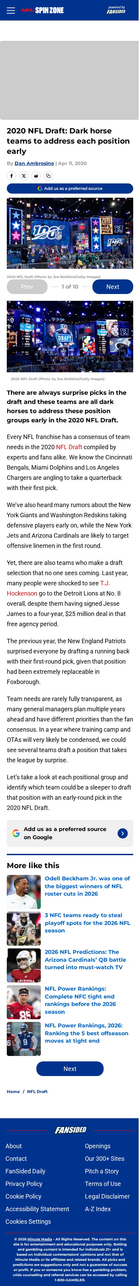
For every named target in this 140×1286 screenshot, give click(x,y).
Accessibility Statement (37, 1208)
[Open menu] (11, 10)
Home (13, 1091)
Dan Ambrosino (34, 163)
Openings (97, 1146)
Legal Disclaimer (107, 1196)
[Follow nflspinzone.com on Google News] (123, 833)
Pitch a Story (102, 1171)
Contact (16, 1158)
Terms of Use (103, 1183)
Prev (27, 286)
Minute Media (40, 1239)
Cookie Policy (23, 1196)
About (13, 1146)
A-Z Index (98, 1208)
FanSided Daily (25, 1171)
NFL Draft (69, 447)
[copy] (48, 176)
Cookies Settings (28, 1221)
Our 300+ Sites (104, 1158)
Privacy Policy (23, 1183)
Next (112, 286)
